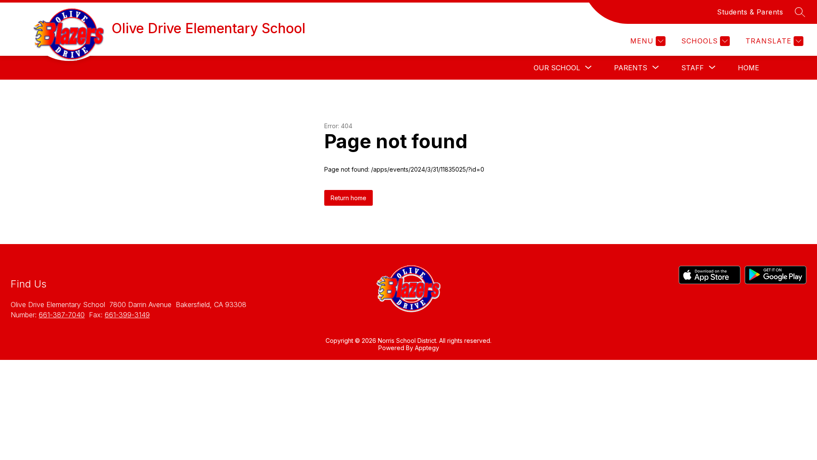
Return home (348, 197)
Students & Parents (750, 12)
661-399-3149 (127, 314)
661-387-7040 (62, 314)
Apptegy (427, 347)
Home (748, 67)
